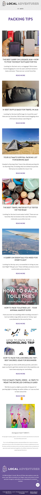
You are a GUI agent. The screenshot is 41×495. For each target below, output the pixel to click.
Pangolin (22, 493)
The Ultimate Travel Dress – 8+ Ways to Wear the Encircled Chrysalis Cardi (20, 381)
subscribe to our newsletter (22, 479)
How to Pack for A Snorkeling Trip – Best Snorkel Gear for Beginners (20, 359)
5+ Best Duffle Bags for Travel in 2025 (20, 110)
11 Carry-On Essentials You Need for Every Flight (21, 258)
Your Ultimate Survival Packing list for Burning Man (20, 158)
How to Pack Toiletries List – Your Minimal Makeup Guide (20, 309)
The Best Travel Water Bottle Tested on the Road (20, 208)
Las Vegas (21, 477)
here (37, 477)
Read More (20, 75)
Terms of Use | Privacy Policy (33, 492)
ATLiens (23, 475)
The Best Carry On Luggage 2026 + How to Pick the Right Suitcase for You (20, 60)
